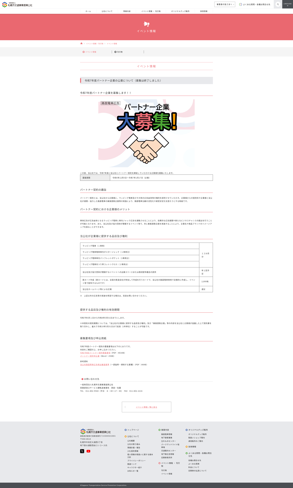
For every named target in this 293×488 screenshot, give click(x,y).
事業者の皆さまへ (224, 4)
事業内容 (165, 429)
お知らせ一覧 (132, 471)
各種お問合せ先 (194, 460)
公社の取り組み (133, 444)
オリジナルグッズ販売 (198, 429)
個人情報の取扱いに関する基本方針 (140, 455)
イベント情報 (166, 473)
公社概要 (131, 440)
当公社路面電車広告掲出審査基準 (94, 364)
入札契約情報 (132, 451)
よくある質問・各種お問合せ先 (256, 4)
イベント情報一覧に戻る (146, 407)
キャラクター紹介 (134, 467)
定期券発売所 (166, 457)
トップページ (133, 429)
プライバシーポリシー (136, 460)
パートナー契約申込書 (90, 356)
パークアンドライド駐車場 (170, 445)
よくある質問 (193, 464)
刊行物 (164, 470)
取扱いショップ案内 (196, 437)
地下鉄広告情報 (167, 454)
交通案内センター (168, 450)
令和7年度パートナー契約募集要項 (95, 352)
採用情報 (192, 446)
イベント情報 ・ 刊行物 (170, 464)
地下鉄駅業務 (166, 437)
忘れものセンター (168, 441)
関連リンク (132, 464)
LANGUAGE (288, 4)
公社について (133, 436)
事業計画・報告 (133, 447)
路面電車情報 (166, 434)
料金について (193, 467)
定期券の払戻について (197, 470)
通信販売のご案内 (195, 441)
